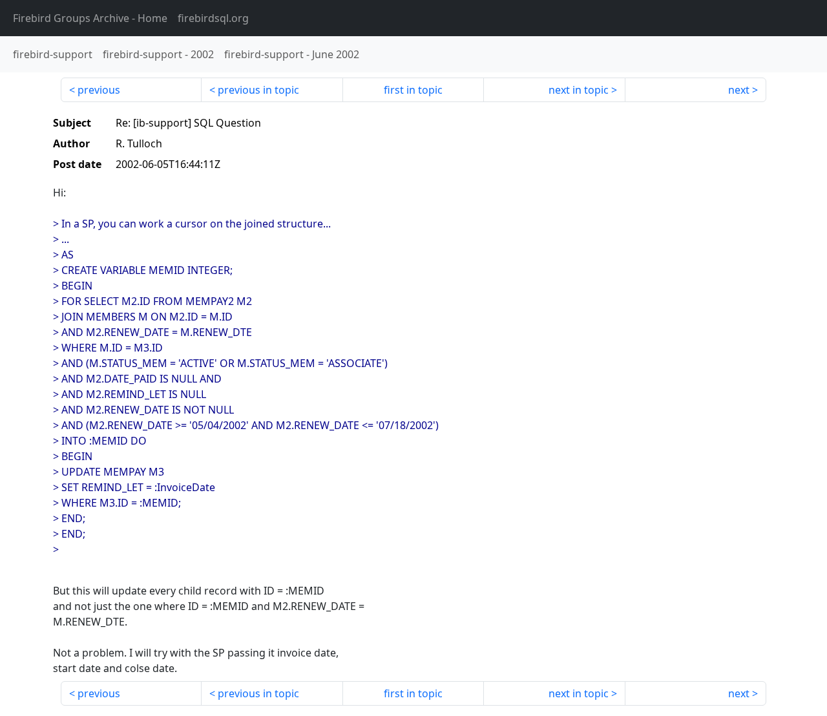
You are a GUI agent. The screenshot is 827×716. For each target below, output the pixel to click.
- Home (90, 18)
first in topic (413, 90)
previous (99, 90)
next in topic (579, 90)
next (738, 90)
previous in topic (258, 90)
